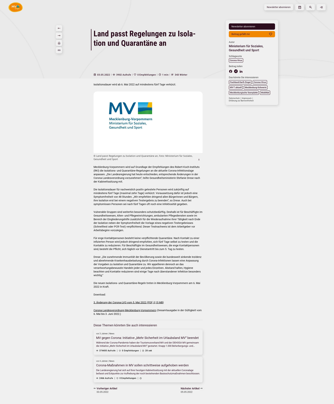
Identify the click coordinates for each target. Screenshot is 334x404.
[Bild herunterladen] (199, 159)
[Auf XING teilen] (236, 71)
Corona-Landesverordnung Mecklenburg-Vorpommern (125, 310)
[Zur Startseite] (59, 43)
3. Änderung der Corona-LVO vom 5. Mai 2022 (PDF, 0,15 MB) (129, 302)
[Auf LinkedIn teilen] (241, 71)
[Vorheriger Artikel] (59, 28)
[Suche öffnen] (310, 7)
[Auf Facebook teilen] (230, 71)
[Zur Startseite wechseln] (15, 7)
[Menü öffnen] (321, 7)
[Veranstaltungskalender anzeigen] (299, 7)
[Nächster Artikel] (59, 35)
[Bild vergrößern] (148, 122)
